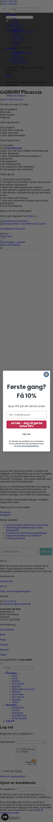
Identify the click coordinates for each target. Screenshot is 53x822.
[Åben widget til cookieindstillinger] (5, 817)
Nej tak (26, 434)
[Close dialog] (46, 374)
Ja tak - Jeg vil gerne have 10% (26, 424)
